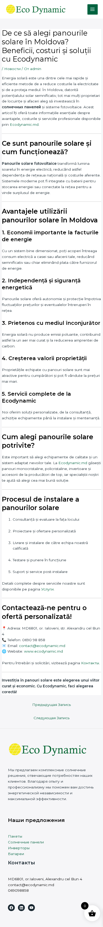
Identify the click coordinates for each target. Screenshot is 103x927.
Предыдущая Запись (51, 704)
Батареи (16, 854)
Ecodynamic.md (24, 124)
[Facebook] (11, 907)
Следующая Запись (51, 718)
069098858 (18, 890)
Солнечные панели (26, 842)
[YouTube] (31, 907)
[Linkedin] (21, 907)
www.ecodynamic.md (43, 651)
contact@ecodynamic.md (31, 885)
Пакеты (15, 836)
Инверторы (19, 848)
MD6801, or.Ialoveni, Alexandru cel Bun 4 (45, 879)
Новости (12, 69)
